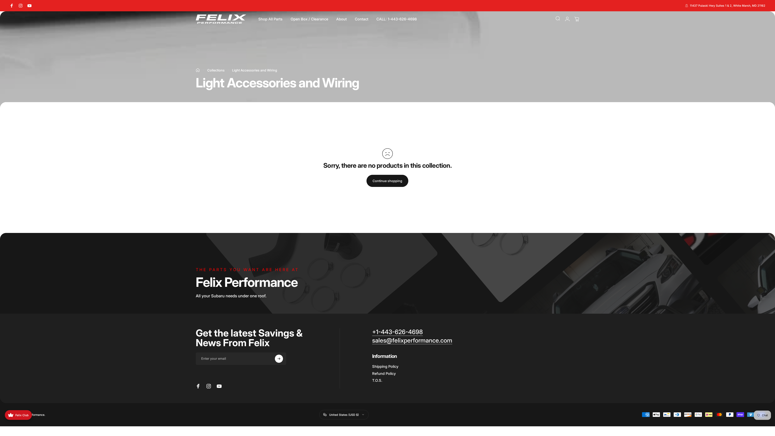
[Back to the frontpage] (198, 70)
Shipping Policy (385, 366)
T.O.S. (377, 380)
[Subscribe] (279, 359)
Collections (216, 70)
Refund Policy (384, 373)
